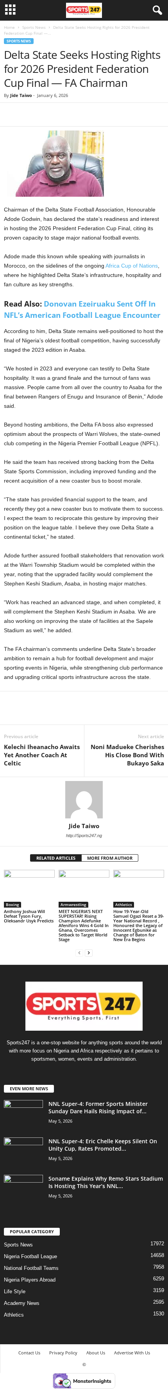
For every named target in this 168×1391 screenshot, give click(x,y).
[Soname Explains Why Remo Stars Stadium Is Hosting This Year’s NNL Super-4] (23, 1189)
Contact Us (29, 1353)
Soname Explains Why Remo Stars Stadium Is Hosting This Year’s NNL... (105, 1182)
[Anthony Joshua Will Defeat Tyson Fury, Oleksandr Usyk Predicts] (29, 889)
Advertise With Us (132, 1353)
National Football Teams (31, 1268)
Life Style (14, 1291)
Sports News (34, 27)
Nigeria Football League (30, 1256)
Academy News (21, 1303)
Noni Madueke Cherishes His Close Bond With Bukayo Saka (127, 755)
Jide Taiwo (21, 95)
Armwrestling (73, 904)
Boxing (12, 904)
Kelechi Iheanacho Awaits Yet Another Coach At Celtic (42, 755)
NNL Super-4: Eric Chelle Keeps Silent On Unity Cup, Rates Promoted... (102, 1144)
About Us (95, 1353)
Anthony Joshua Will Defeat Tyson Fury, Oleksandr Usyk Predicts (29, 916)
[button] (155, 10)
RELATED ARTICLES (55, 858)
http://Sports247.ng (84, 835)
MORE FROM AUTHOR (109, 858)
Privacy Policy (63, 1353)
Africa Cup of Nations (131, 266)
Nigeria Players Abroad (29, 1280)
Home (9, 27)
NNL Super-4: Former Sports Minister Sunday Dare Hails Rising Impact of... (98, 1107)
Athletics (123, 904)
